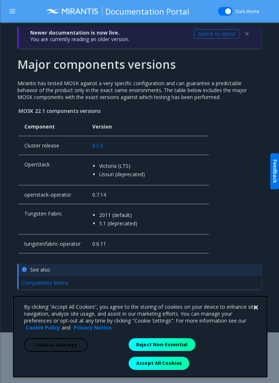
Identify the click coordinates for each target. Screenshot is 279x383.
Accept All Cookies (159, 363)
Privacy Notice (93, 327)
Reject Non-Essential (162, 344)
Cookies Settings (56, 344)
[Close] (256, 308)
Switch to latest (217, 33)
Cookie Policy (43, 327)
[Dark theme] (225, 11)
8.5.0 (97, 145)
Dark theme (247, 11)
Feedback (275, 171)
